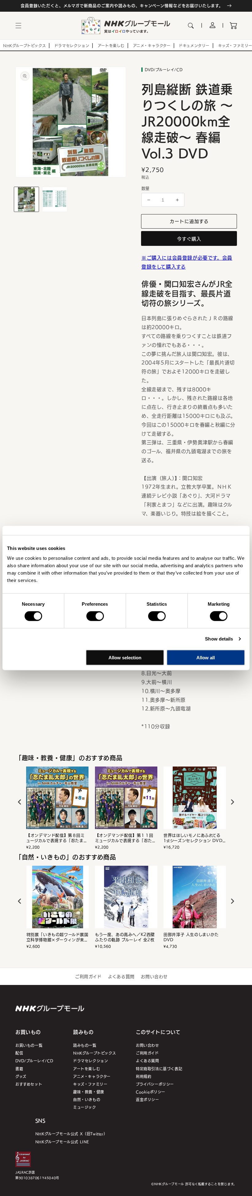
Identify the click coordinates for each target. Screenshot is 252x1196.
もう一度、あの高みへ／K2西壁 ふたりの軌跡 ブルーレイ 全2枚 (125, 937)
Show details (219, 638)
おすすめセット (28, 1084)
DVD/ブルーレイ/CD (34, 1060)
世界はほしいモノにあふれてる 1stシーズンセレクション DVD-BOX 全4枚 (193, 838)
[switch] (95, 616)
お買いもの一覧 (28, 1045)
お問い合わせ (154, 976)
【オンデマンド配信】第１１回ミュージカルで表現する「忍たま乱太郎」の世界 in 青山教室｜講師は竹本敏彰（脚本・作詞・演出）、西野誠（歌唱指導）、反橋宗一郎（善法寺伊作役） (125, 838)
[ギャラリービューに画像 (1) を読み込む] (26, 199)
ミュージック (84, 1107)
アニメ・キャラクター (92, 1076)
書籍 (19, 1068)
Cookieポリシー (150, 1091)
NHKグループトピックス (94, 1053)
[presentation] (19, 802)
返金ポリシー (147, 1099)
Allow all (205, 657)
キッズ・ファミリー (90, 1084)
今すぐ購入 (189, 238)
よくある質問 (121, 976)
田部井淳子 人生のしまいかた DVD (191, 937)
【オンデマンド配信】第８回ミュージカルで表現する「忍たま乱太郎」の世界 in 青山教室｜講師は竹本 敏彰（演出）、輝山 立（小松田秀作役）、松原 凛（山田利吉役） (57, 838)
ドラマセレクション (90, 1060)
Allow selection (124, 657)
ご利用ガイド (88, 976)
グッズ (20, 1076)
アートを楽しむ (86, 1068)
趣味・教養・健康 (88, 1091)
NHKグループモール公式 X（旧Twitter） (71, 1133)
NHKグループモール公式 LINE (62, 1141)
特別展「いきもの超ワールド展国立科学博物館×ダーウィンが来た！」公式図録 (57, 937)
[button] (18, 25)
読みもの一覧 (84, 1045)
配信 (19, 1053)
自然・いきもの (86, 1099)
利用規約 (143, 1076)
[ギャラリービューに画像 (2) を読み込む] (54, 199)
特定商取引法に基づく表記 (159, 1068)
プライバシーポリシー (155, 1084)
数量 (145, 188)
